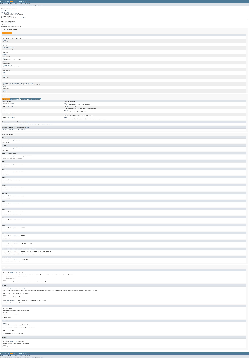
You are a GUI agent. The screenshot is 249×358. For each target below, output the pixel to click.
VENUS (4, 90)
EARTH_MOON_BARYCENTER (8, 36)
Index (26, 1)
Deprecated (21, 1)
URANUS (4, 86)
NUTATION (5, 68)
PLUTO (4, 72)
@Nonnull (5, 323)
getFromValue (67, 106)
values (65, 117)
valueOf (65, 113)
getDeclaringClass (25, 124)
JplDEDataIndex (14, 13)
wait (19, 129)
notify (9, 129)
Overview (2, 1)
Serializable (11, 17)
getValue (66, 110)
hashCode (33, 124)
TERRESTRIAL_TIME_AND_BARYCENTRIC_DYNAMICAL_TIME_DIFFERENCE (18, 83)
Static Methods (15, 99)
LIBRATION (5, 44)
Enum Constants (12, 5)
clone (4, 124)
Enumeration (4, 17)
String (69, 113)
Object (27, 127)
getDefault (66, 103)
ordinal (41, 124)
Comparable (17, 17)
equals (13, 124)
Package (7, 1)
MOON (4, 58)
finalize (18, 124)
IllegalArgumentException (9, 300)
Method (21, 5)
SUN (3, 79)
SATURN (4, 76)
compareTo (8, 124)
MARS (4, 51)
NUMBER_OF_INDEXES (7, 65)
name (37, 124)
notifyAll (14, 129)
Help (29, 1)
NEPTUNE (4, 61)
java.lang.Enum (6, 13)
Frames (15, 3)
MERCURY (4, 54)
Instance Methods (24, 99)
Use (14, 1)
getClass (5, 129)
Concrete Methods (36, 99)
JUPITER (4, 40)
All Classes (27, 3)
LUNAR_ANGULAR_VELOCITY (8, 47)
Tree (17, 1)
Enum (6, 22)
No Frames (20, 3)
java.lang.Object (5, 12)
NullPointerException (8, 302)
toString (46, 124)
